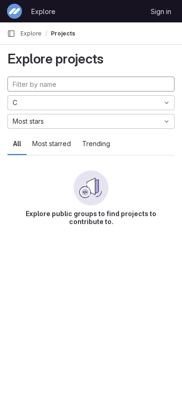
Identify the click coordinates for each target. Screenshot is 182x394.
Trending (96, 144)
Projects (63, 33)
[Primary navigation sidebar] (11, 33)
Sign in (161, 11)
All (17, 144)
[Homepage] (14, 11)
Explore (43, 11)
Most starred (51, 144)
